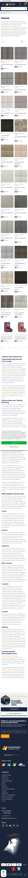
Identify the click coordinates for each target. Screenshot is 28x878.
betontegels (21, 390)
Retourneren (5, 787)
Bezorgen (4, 785)
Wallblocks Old (5, 643)
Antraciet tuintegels (9, 133)
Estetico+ (5, 532)
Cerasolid (4, 614)
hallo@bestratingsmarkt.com (10, 818)
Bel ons (20, 5)
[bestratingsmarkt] (14, 748)
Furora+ (5, 513)
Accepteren (14, 443)
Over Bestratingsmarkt (7, 799)
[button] (3, 873)
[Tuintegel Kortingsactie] (10, 56)
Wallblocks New (21, 640)
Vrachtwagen (25, 4)
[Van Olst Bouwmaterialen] (21, 764)
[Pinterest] (14, 825)
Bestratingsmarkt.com (6, 27)
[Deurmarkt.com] (9, 764)
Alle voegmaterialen (9, 334)
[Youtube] (10, 825)
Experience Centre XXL (7, 670)
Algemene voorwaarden (7, 797)
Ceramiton (4, 586)
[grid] (22, 41)
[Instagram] (6, 825)
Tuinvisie (5, 12)
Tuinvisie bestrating (12, 368)
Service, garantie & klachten (8, 789)
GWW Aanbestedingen (7, 781)
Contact (3, 801)
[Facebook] (3, 825)
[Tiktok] (17, 825)
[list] (25, 41)
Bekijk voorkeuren (14, 446)
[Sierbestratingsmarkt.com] (14, 764)
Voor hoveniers (5, 779)
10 (25, 347)
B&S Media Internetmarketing (17, 874)
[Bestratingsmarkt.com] (3, 764)
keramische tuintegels (7, 392)
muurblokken (14, 394)
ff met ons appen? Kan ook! (15, 714)
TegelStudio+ (5, 777)
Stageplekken (5, 793)
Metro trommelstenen (7, 565)
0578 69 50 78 (14, 709)
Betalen (3, 783)
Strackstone (4, 548)
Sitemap (20, 873)
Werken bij (4, 791)
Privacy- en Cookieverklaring (8, 795)
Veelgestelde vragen (6, 775)
